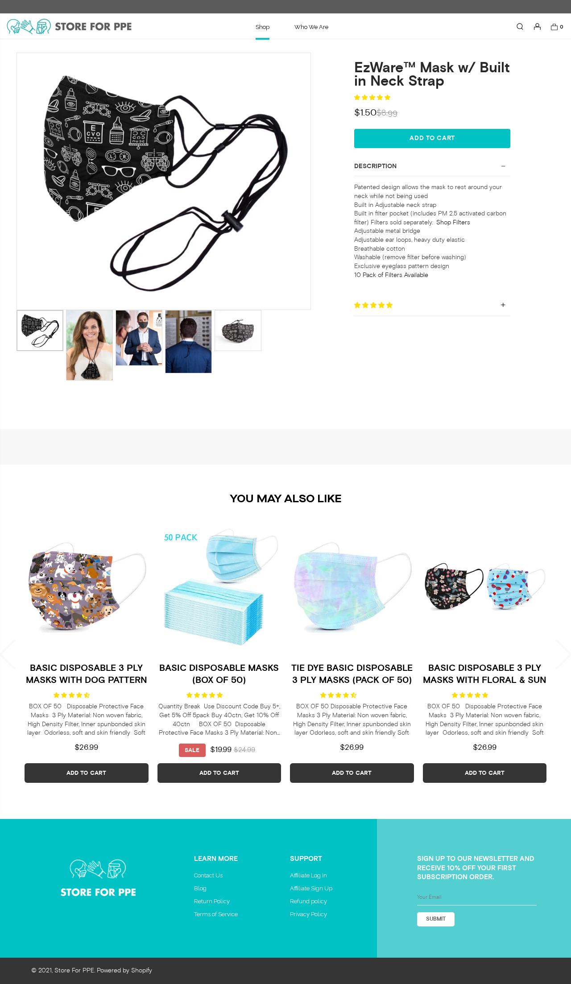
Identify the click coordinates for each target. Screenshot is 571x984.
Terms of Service (216, 914)
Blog (200, 888)
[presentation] (32, 654)
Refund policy (308, 901)
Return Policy (212, 901)
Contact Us (208, 875)
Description (375, 166)
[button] (373, 97)
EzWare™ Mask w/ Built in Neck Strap (432, 75)
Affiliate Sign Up (311, 888)
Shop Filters (453, 222)
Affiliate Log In (308, 875)
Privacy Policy (308, 914)
